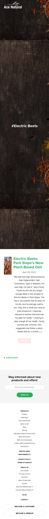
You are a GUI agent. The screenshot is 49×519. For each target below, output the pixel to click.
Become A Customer (24, 506)
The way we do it (24, 474)
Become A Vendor (24, 513)
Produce (24, 414)
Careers (24, 483)
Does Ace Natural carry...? (24, 487)
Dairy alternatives (24, 421)
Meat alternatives (24, 437)
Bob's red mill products (24, 440)
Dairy (24, 427)
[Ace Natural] (13, 4)
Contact (24, 500)
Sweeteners (25, 446)
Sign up (25, 395)
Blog (24, 495)
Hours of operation (24, 480)
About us (24, 467)
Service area (24, 451)
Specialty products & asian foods (24, 433)
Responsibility (24, 454)
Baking (24, 430)
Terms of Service (24, 462)
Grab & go (24, 417)
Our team (24, 477)
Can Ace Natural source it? (24, 490)
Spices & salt (24, 424)
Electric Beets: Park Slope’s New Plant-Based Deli (28, 262)
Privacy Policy (24, 459)
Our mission (25, 471)
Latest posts (12, 357)
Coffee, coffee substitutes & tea (24, 443)
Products (24, 411)
